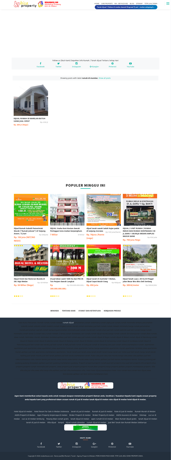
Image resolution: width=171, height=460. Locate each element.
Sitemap (142, 415)
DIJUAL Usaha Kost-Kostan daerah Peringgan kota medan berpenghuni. (67, 231)
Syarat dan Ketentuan (89, 311)
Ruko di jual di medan (123, 411)
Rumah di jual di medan (102, 411)
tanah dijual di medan (80, 419)
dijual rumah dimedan (75, 422)
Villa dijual (51, 422)
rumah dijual (68, 322)
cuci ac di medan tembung (33, 419)
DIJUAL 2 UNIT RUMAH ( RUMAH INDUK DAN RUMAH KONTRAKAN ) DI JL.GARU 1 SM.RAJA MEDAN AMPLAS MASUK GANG (140, 234)
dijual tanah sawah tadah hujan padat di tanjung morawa (104, 233)
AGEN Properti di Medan (25, 415)
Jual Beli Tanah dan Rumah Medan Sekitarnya (127, 422)
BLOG (132, 3)
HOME (96, 3)
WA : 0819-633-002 (121, 3)
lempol (61, 422)
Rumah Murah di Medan (145, 411)
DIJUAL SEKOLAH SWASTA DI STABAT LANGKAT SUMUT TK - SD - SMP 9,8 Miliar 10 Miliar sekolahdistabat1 (126, 7)
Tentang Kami (68, 311)
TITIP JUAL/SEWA (150, 3)
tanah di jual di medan (80, 411)
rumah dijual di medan (96, 422)
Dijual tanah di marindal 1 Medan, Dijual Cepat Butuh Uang (104, 282)
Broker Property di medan (103, 415)
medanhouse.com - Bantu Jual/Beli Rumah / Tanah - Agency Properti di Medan (68, 456)
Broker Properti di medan (80, 415)
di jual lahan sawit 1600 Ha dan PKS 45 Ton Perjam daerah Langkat (67, 284)
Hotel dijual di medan (23, 411)
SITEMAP (139, 3)
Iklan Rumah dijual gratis (125, 419)
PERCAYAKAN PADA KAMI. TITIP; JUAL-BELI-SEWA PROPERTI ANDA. (119, 456)
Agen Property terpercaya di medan (52, 415)
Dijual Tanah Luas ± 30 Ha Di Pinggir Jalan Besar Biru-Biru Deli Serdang (140, 282)
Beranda (54, 311)
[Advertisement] (85, 36)
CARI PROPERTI (107, 3)
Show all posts (105, 78)
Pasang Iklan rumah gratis (57, 419)
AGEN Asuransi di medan (126, 415)
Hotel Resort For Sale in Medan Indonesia (51, 411)
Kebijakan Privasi (112, 311)
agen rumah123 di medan (102, 419)
